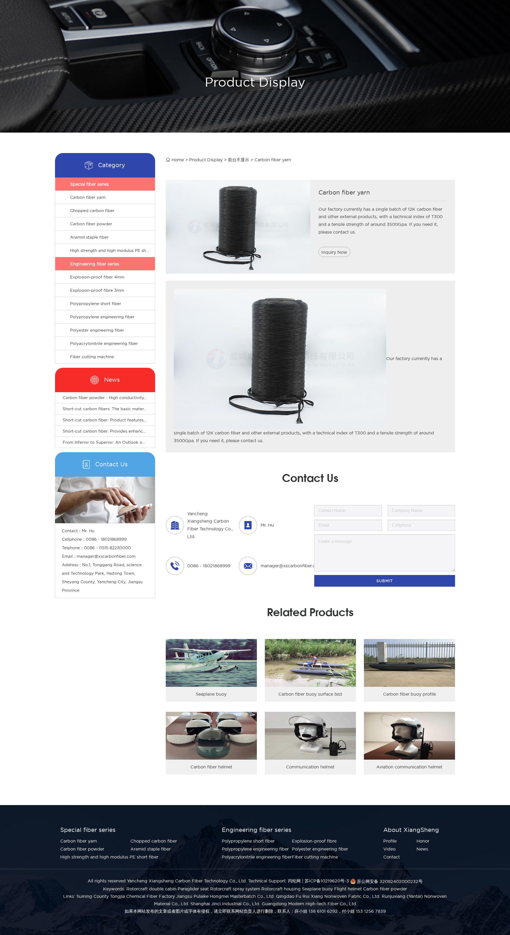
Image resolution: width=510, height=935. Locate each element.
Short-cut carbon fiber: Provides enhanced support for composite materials (138, 431)
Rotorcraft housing (281, 888)
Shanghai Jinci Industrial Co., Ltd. (225, 903)
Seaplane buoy (317, 888)
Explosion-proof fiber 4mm (97, 277)
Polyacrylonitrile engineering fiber (104, 343)
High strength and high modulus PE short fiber (112, 250)
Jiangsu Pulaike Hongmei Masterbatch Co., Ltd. (225, 896)
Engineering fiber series (94, 263)
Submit (384, 581)
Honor (422, 841)
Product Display (206, 159)
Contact (391, 856)
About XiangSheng (411, 830)
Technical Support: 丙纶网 (274, 880)
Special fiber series (89, 184)
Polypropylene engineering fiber (102, 317)
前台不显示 (238, 159)
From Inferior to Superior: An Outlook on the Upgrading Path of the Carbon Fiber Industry (153, 442)
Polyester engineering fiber (97, 330)
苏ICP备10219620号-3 (327, 880)
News (422, 849)
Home (178, 159)
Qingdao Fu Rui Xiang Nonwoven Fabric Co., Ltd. (328, 896)
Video (389, 849)
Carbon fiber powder (91, 224)
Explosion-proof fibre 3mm (97, 290)
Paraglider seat (193, 888)
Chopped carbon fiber (92, 210)
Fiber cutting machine (92, 356)
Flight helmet (348, 888)
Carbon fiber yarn (87, 197)
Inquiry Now (334, 252)
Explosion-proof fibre (314, 841)
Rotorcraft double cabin (151, 888)
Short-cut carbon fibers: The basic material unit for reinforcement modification (141, 409)
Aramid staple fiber (89, 237)
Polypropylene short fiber (95, 303)
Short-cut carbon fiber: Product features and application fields (125, 420)
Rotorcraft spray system (235, 888)
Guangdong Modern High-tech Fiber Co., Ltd (309, 903)
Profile (390, 841)
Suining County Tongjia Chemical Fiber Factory (125, 896)
